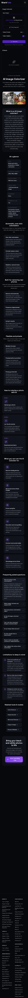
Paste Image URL (15, 27)
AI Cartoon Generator (20, 968)
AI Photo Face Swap (7, 924)
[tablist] (4, 50)
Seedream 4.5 (5, 988)
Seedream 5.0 (5, 978)
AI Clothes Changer (6, 919)
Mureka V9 (17, 951)
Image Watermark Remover (6, 910)
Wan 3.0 (17, 901)
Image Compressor (19, 996)
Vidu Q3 (17, 922)
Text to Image (5, 901)
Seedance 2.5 (18, 916)
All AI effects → (18, 981)
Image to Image (5, 903)
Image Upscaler (5, 915)
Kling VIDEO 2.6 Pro (19, 931)
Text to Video (5, 933)
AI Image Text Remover (7, 922)
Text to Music (5, 948)
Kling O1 (17, 929)
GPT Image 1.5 (5, 980)
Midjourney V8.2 (6, 965)
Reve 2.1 (4, 963)
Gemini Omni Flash (19, 914)
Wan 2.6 (17, 927)
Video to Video (5, 938)
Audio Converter (19, 992)
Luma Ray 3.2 (18, 906)
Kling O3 (17, 920)
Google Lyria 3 (18, 959)
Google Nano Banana (7, 982)
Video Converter (19, 989)
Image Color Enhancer (7, 913)
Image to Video (5, 936)
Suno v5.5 (17, 957)
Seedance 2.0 (18, 918)
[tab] (4, 50)
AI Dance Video (18, 977)
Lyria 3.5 (17, 946)
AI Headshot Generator (20, 972)
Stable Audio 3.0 (19, 948)
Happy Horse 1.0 (19, 911)
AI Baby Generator (19, 974)
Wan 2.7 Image (5, 974)
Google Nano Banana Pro (7, 985)
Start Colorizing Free (15, 759)
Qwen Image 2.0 (6, 976)
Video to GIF (18, 994)
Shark (6, 2)
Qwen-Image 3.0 (6, 956)
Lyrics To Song (5, 950)
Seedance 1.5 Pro (19, 925)
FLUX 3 (4, 967)
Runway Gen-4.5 (19, 903)
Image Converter (19, 987)
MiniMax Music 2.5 (19, 962)
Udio (16, 953)
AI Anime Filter (18, 970)
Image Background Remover (6, 907)
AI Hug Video (18, 979)
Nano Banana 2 (5, 971)
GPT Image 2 (5, 969)
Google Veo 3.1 (18, 936)
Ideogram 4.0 (5, 960)
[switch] (23, 36)
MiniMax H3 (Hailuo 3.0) (19, 909)
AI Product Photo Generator (6, 927)
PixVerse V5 (18, 940)
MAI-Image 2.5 (5, 958)
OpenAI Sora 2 (18, 938)
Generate (15, 41)
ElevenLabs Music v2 (20, 955)
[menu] (25, 2)
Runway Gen (18, 933)
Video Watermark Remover (6, 941)
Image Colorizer (6, 917)
